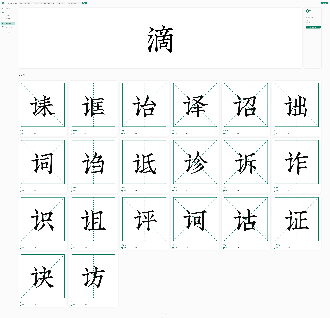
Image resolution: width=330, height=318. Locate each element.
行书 (25, 3)
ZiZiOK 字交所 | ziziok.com (167, 314)
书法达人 (8, 12)
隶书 (33, 3)
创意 (49, 3)
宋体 (41, 3)
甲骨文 (58, 3)
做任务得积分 (9, 27)
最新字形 (8, 8)
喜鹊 (23, 133)
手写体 (53, 3)
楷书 (37, 3)
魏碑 (45, 3)
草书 (21, 3)
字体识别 (8, 15)
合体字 (63, 3)
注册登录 (325, 3)
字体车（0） (8, 23)
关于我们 (8, 32)
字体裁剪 (8, 18)
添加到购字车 (313, 27)
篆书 (29, 3)
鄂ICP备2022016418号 (165, 316)
